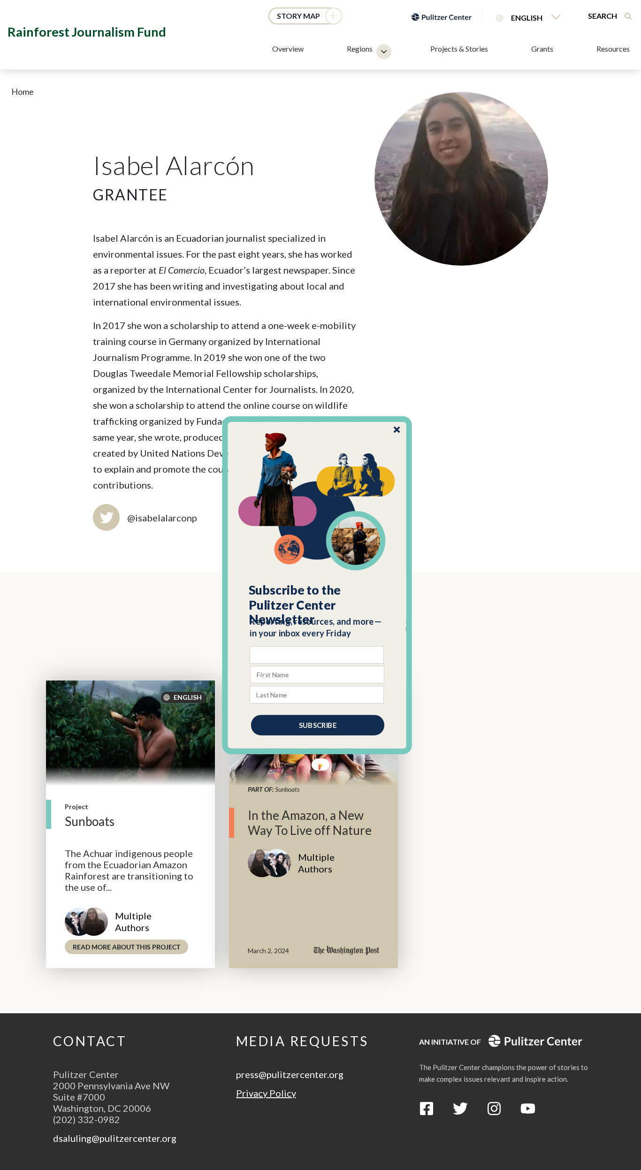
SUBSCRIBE (317, 724)
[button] (317, 604)
